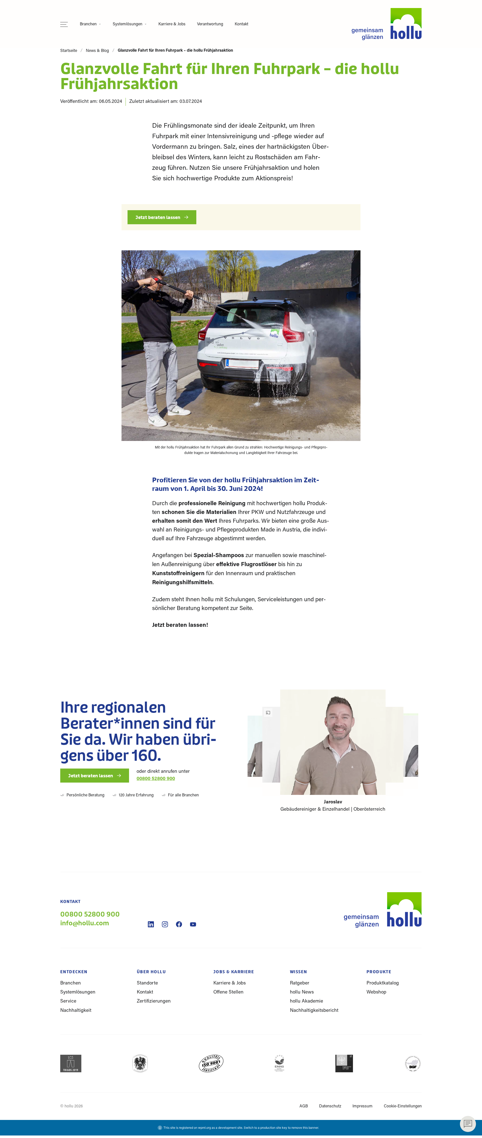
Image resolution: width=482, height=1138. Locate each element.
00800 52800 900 (156, 779)
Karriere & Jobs (172, 24)
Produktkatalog (383, 983)
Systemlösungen (127, 24)
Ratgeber (299, 983)
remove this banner (304, 1127)
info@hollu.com (84, 923)
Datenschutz (330, 1106)
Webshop (376, 992)
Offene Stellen (228, 992)
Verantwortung (210, 24)
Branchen (88, 24)
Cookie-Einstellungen (403, 1106)
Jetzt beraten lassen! (180, 625)
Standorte (147, 983)
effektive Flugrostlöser (246, 565)
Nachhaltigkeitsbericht (314, 1010)
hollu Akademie (306, 1001)
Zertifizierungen (154, 1001)
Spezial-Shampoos (219, 556)
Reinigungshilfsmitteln (182, 583)
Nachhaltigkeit (75, 1010)
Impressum (362, 1106)
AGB (303, 1106)
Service (68, 1001)
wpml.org (204, 1127)
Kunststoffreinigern (178, 574)
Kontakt (241, 24)
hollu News (302, 992)
